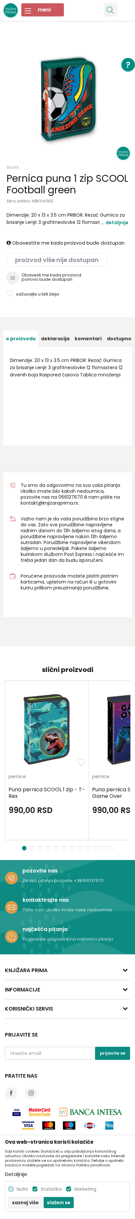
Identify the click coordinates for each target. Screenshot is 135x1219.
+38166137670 (89, 880)
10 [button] (95, 848)
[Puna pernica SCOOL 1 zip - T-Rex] (47, 729)
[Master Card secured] (40, 1112)
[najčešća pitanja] (11, 936)
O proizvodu (21, 338)
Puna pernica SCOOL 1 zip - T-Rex (47, 793)
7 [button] (72, 848)
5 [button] (56, 848)
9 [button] (88, 848)
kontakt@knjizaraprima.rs (49, 503)
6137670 (73, 497)
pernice (17, 777)
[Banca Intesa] (91, 1112)
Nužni (22, 1189)
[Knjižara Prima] (10, 9)
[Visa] (16, 1112)
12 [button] (111, 848)
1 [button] (24, 848)
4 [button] (48, 848)
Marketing (85, 1189)
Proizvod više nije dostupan (57, 260)
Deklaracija (55, 338)
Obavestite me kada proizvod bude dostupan (68, 242)
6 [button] (64, 848)
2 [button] (32, 848)
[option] (67, 97)
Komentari (88, 338)
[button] (110, 9)
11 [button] (103, 848)
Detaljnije (117, 222)
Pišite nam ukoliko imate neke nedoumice (67, 910)
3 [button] (40, 848)
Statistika (51, 1189)
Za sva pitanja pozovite (48, 880)
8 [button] (80, 848)
